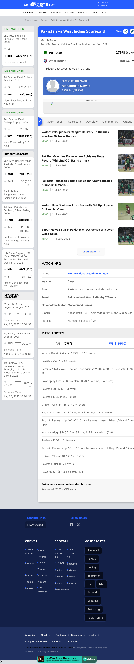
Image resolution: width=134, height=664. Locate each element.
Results (82, 12)
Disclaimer (76, 635)
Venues (29, 588)
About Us (45, 635)
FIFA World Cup (35, 524)
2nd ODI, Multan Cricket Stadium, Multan (66, 44)
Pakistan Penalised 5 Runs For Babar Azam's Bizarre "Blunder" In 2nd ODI (77, 183)
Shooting (92, 600)
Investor (91, 635)
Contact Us (71, 641)
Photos (105, 12)
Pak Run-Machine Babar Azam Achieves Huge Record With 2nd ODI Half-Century (73, 158)
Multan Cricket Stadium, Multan (88, 273)
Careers (56, 641)
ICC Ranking (42, 589)
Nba (101, 584)
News (94, 12)
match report (55, 121)
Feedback (60, 635)
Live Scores (29, 551)
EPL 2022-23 (70, 553)
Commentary (110, 121)
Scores (43, 12)
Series (55, 12)
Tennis (91, 558)
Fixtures (69, 12)
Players (41, 581)
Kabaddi (92, 592)
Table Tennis (95, 617)
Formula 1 (93, 550)
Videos (29, 575)
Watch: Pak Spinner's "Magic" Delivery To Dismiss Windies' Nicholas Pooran (75, 134)
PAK (65, 343)
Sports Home (31, 20)
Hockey (91, 567)
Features (42, 575)
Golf (90, 584)
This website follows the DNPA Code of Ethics (49, 647)
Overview (92, 121)
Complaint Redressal (36, 641)
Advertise (30, 635)
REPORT (46, 238)
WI (117, 343)
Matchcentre (59, 589)
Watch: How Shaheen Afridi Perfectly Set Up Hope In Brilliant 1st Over (77, 207)
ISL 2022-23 (58, 553)
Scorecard (74, 121)
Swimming (93, 609)
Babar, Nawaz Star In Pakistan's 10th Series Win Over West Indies (78, 231)
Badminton (93, 575)
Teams (29, 581)
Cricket (28, 12)
